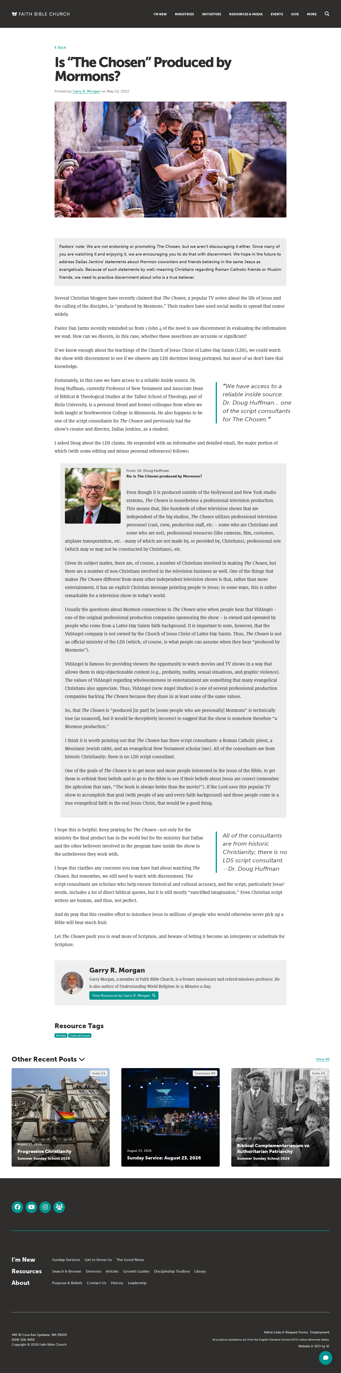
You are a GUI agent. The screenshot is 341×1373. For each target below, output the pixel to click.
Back (61, 47)
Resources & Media (246, 14)
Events (277, 14)
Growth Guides (136, 1271)
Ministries (184, 14)
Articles (61, 1035)
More (312, 14)
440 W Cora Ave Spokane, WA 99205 (39, 1335)
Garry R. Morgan (86, 91)
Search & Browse (66, 1271)
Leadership (137, 1283)
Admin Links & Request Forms (286, 1332)
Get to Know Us (98, 1260)
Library (200, 1271)
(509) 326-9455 (23, 1340)
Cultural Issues (80, 1035)
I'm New (160, 14)
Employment (319, 1332)
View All (322, 1059)
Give (295, 14)
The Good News (130, 1260)
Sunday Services (66, 1260)
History (117, 1283)
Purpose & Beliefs (67, 1283)
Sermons (93, 1271)
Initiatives (211, 14)
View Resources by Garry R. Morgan (121, 995)
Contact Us (96, 1283)
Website (304, 1346)
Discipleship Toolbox (172, 1271)
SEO (317, 1346)
